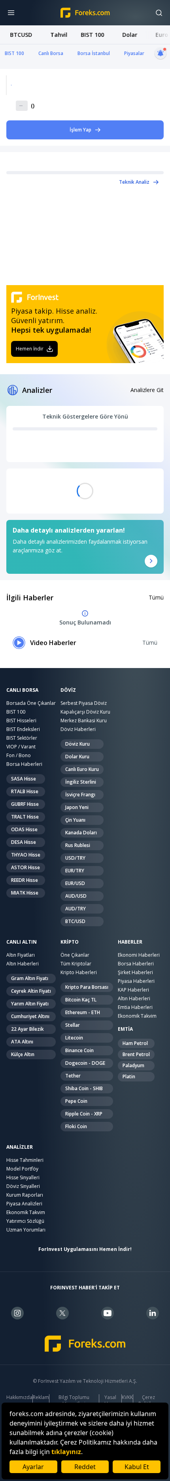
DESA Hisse (23, 842)
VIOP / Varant (21, 746)
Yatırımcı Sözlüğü (25, 1221)
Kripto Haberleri (78, 972)
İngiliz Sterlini (80, 782)
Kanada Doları (81, 832)
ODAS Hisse (24, 829)
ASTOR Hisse (25, 867)
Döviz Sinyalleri (23, 1186)
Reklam (41, 1397)
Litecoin (74, 1037)
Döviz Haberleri (78, 729)
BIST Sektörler (21, 738)
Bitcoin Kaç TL (80, 999)
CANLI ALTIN (21, 942)
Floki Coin (76, 1126)
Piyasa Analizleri (24, 1203)
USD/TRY (75, 858)
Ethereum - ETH (82, 1012)
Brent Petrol (136, 1054)
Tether (73, 1075)
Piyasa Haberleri (136, 981)
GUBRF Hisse (25, 804)
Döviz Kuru (77, 743)
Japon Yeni (77, 807)
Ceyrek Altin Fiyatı (31, 991)
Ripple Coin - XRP (83, 1113)
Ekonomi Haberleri (139, 955)
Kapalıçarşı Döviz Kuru (85, 711)
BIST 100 (14, 53)
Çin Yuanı (75, 820)
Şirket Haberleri (135, 972)
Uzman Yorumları (25, 1229)
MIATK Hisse (24, 892)
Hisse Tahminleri (24, 1160)
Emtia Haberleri (135, 1007)
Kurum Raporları (24, 1195)
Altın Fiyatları (20, 955)
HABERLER (130, 942)
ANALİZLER (19, 1147)
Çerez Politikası (148, 1400)
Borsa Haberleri (24, 764)
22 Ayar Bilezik (27, 1029)
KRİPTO (69, 942)
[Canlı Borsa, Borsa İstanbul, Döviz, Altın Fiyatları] (85, 1343)
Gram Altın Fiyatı (29, 978)
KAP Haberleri (133, 989)
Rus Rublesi (77, 845)
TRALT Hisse (25, 816)
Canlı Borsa (50, 53)
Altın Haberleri (22, 963)
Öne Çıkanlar (74, 955)
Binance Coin (79, 1050)
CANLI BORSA (22, 690)
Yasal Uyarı (110, 1400)
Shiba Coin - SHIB (84, 1088)
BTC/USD (75, 921)
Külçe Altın (22, 1054)
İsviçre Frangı (80, 794)
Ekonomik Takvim (137, 1016)
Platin (129, 1076)
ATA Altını (22, 1041)
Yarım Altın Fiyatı (30, 1003)
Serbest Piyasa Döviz (83, 703)
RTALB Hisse (24, 791)
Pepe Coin (76, 1101)
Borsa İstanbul (93, 53)
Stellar (72, 1025)
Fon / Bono (18, 755)
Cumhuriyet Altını (30, 1016)
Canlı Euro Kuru (82, 769)
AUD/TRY (75, 908)
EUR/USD (75, 883)
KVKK (127, 1397)
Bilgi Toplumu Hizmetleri (74, 1400)
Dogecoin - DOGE (85, 1063)
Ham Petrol (135, 1043)
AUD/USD (76, 896)
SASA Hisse (23, 778)
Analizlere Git (147, 390)
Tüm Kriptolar (75, 963)
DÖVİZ (68, 690)
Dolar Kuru (77, 756)
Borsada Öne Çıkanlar (31, 703)
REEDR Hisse (24, 880)
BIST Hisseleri (21, 720)
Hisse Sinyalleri (23, 1177)
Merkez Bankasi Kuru (83, 720)
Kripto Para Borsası (86, 987)
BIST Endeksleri (23, 729)
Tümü (156, 597)
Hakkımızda (19, 1397)
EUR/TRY (74, 870)
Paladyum (133, 1065)
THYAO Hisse (25, 854)
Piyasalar (134, 53)
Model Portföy (22, 1168)
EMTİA (125, 1029)
